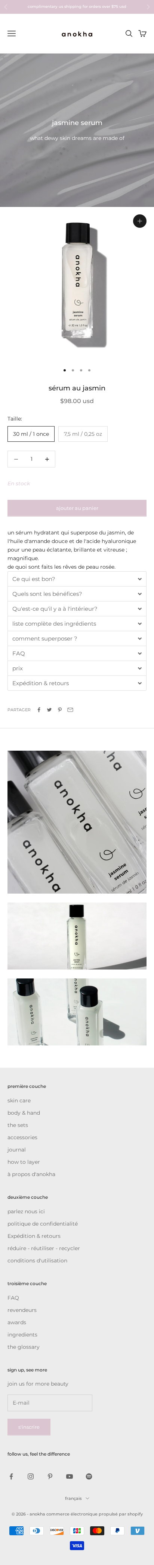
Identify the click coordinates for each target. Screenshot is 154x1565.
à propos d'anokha (31, 1174)
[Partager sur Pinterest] (60, 710)
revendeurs (22, 1310)
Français (73, 1498)
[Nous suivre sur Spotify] (89, 1476)
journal (16, 1149)
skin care (19, 1100)
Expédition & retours (34, 1236)
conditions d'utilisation (37, 1260)
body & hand (23, 1112)
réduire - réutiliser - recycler (43, 1248)
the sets (17, 1125)
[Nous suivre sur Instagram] (30, 1476)
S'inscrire (29, 1427)
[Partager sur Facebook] (39, 710)
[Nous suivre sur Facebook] (11, 1476)
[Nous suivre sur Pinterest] (50, 1476)
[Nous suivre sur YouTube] (69, 1476)
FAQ (13, 1297)
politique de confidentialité (42, 1223)
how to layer (23, 1162)
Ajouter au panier (77, 508)
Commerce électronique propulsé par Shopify (94, 1514)
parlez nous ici (26, 1211)
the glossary (23, 1347)
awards (16, 1322)
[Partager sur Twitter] (49, 710)
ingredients (22, 1334)
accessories (22, 1137)
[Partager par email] (70, 710)
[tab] (77, 578)
